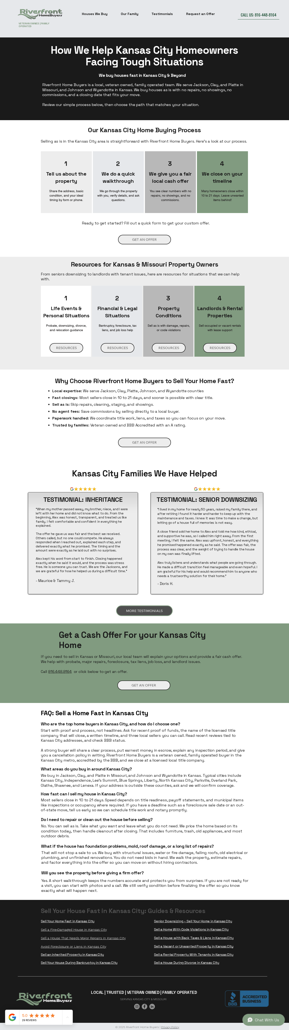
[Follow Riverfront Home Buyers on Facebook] (144, 1006)
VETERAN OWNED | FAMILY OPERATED (34, 25)
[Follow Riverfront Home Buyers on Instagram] (137, 1006)
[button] (94, 14)
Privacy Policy (170, 1027)
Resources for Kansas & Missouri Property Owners (144, 264)
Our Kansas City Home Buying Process (144, 130)
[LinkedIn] (152, 1006)
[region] (66, 182)
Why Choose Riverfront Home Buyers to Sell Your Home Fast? (144, 381)
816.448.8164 (60, 671)
